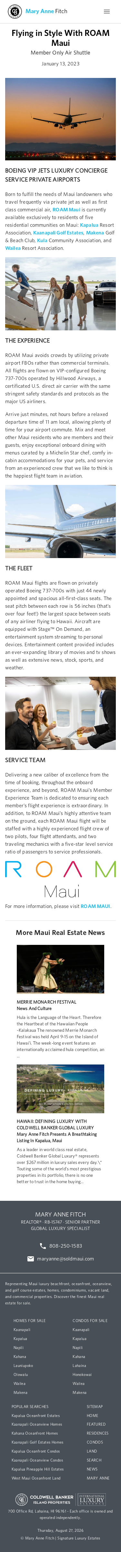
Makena (95, 232)
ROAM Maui (66, 209)
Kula (42, 240)
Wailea (13, 248)
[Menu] (106, 11)
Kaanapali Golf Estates (58, 232)
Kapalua (89, 225)
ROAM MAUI (95, 906)
